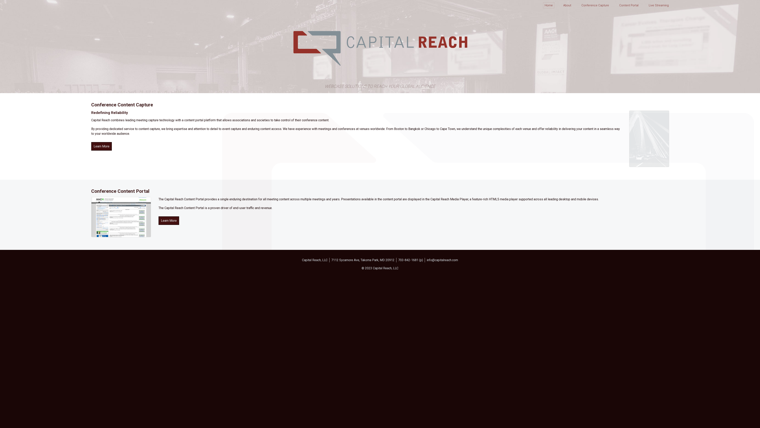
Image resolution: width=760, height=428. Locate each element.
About (567, 5)
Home (549, 5)
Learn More (101, 146)
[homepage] (109, 10)
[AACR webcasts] (121, 236)
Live (659, 5)
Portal (628, 5)
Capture (595, 5)
